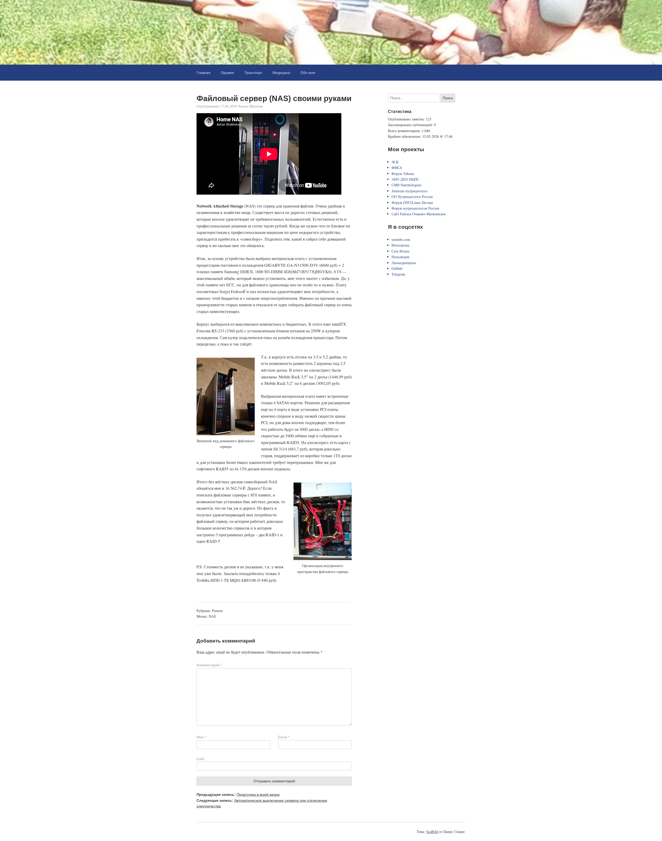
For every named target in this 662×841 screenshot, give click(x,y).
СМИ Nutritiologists (407, 184)
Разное (217, 610)
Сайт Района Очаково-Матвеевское (419, 213)
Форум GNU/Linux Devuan (412, 202)
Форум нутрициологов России (415, 208)
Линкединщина (404, 262)
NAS (212, 616)
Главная (203, 73)
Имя (201, 737)
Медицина (281, 73)
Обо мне (307, 73)
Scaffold (432, 831)
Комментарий (209, 665)
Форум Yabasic (403, 173)
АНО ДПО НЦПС (405, 179)
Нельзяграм (400, 256)
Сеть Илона (400, 251)
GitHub (397, 268)
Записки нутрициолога (409, 190)
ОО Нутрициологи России (412, 196)
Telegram (398, 274)
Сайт (201, 759)
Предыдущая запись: (238, 794)
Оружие (227, 73)
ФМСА (397, 167)
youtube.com (401, 239)
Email (283, 737)
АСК (395, 161)
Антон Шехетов (250, 106)
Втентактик (400, 245)
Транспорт (253, 73)
